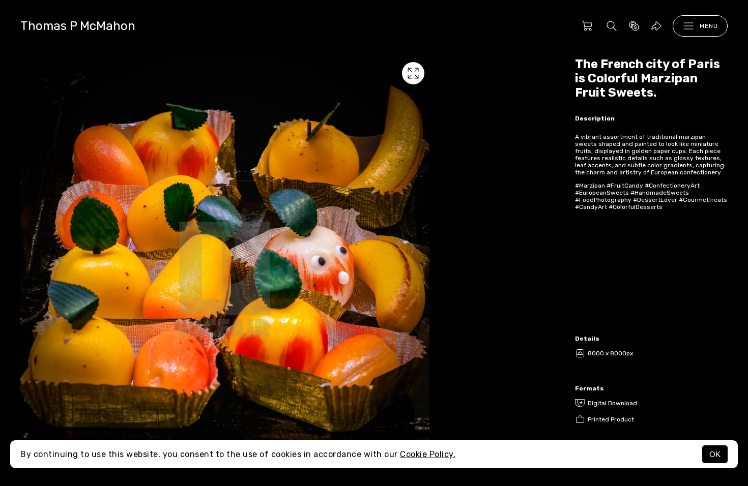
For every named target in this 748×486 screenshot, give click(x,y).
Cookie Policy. (427, 454)
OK (715, 454)
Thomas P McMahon (77, 26)
